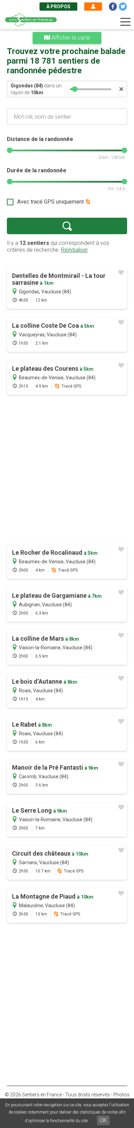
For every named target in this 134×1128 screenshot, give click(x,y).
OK (103, 1120)
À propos (58, 6)
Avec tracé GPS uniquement (50, 201)
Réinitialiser (74, 250)
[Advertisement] (67, 470)
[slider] (74, 89)
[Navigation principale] (125, 22)
